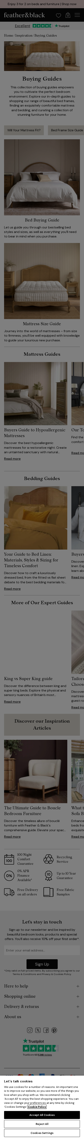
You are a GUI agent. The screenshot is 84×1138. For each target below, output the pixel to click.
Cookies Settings (42, 1133)
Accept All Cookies (41, 1115)
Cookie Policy (37, 1107)
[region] (42, 1106)
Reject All (42, 1124)
